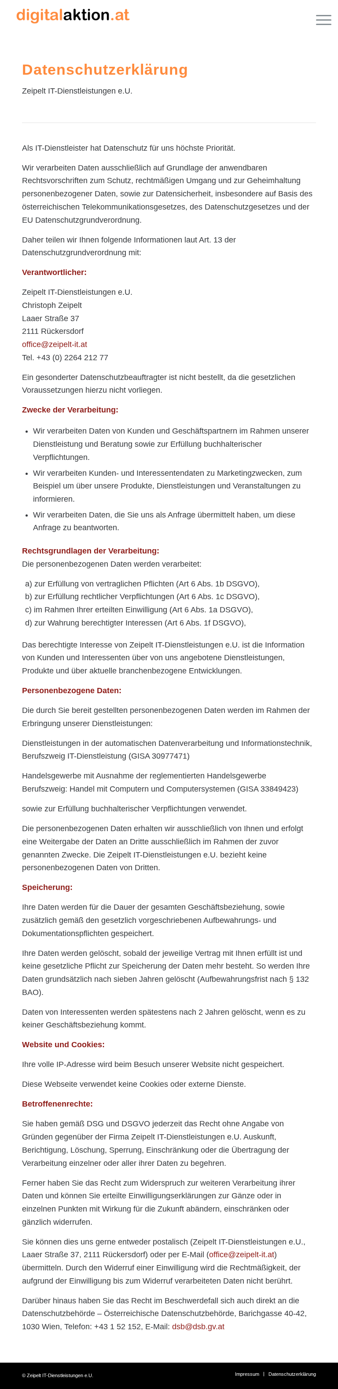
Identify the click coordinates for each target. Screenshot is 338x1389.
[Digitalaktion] (73, 20)
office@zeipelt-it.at (54, 344)
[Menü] (319, 20)
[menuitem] (319, 20)
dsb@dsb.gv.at (198, 1326)
